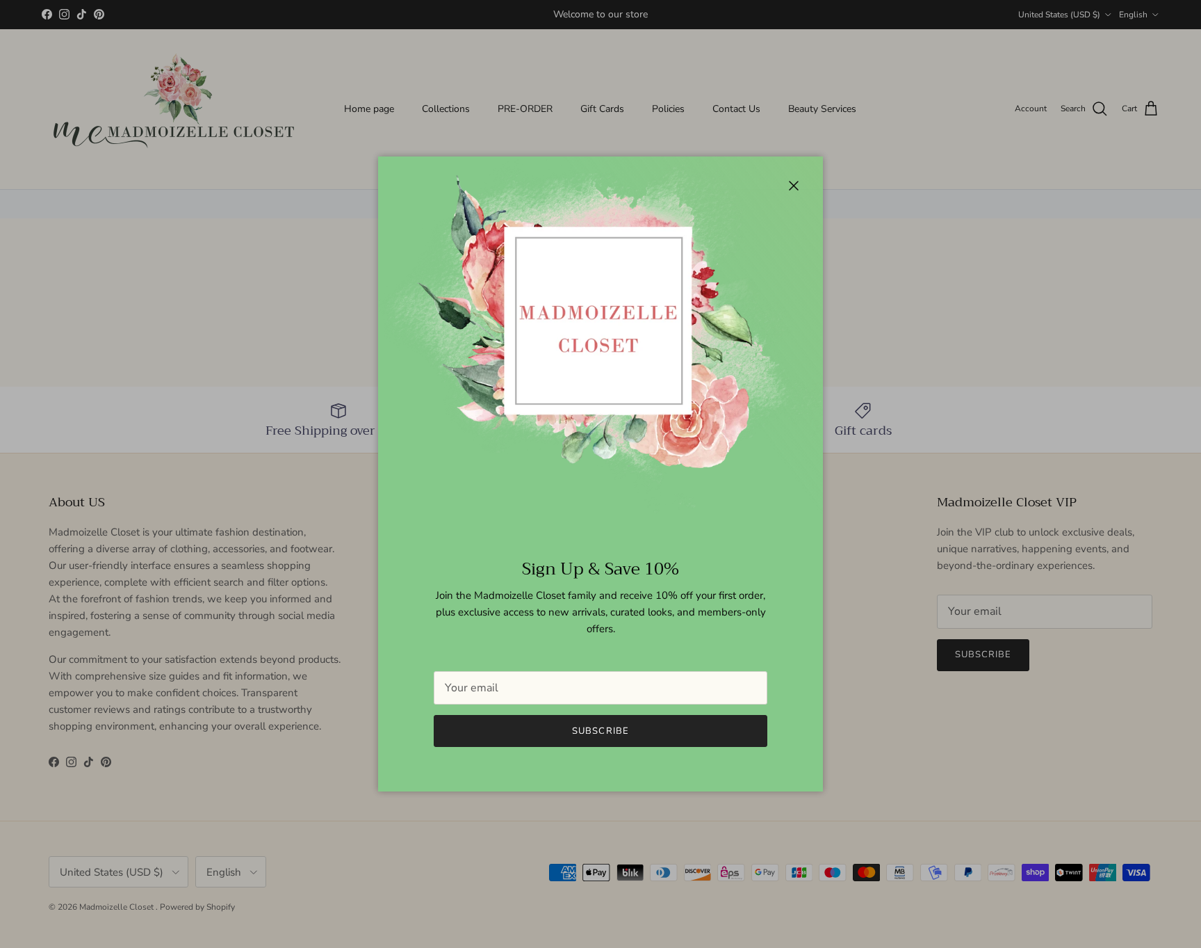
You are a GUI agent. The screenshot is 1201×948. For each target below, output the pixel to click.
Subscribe (600, 731)
